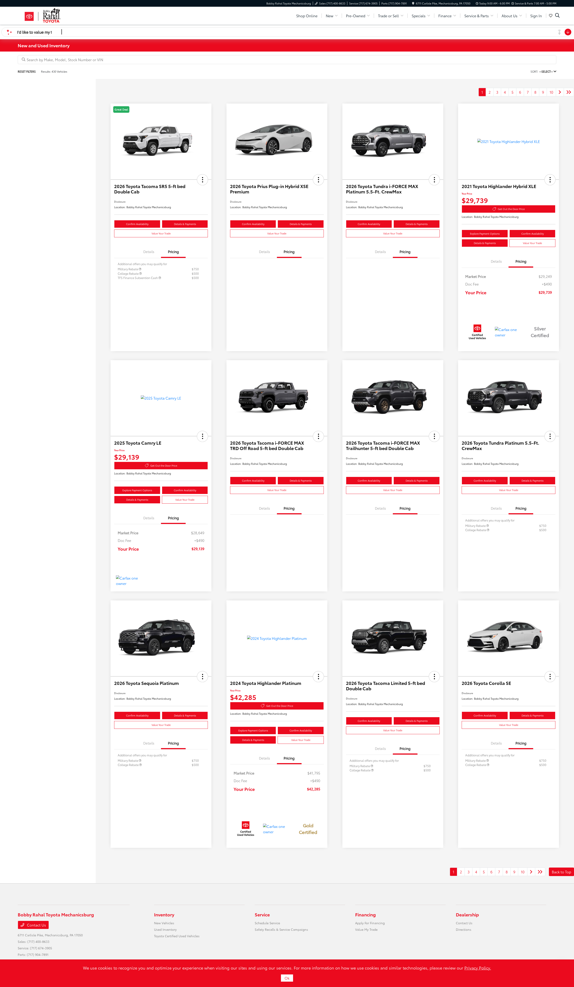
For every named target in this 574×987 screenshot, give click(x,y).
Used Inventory (165, 929)
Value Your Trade (161, 233)
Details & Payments (185, 224)
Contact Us (36, 924)
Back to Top (561, 871)
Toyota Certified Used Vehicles (177, 936)
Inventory (164, 914)
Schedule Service (267, 923)
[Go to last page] (569, 92)
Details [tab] (148, 251)
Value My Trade (366, 929)
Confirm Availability (137, 224)
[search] (557, 15)
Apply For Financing (370, 923)
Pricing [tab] (173, 251)
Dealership (467, 914)
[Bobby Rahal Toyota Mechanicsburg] (56, 14)
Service (262, 914)
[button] (202, 179)
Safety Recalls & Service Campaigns (281, 929)
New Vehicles (164, 923)
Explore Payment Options (485, 233)
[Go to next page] (560, 92)
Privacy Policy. (477, 968)
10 (551, 92)
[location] (413, 3)
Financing (365, 914)
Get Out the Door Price (511, 209)
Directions (463, 929)
